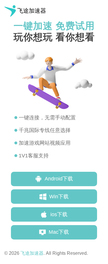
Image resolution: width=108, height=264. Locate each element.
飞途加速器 (31, 10)
